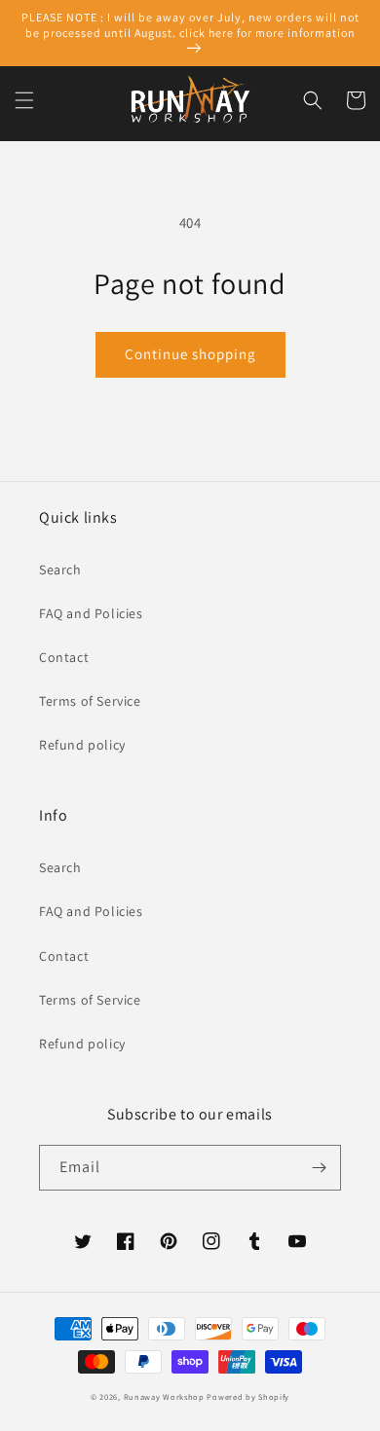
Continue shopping (190, 354)
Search (60, 569)
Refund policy (82, 744)
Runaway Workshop (164, 1396)
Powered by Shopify (248, 1396)
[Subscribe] (318, 1168)
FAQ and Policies (91, 613)
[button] (24, 100)
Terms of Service (90, 701)
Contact (64, 657)
